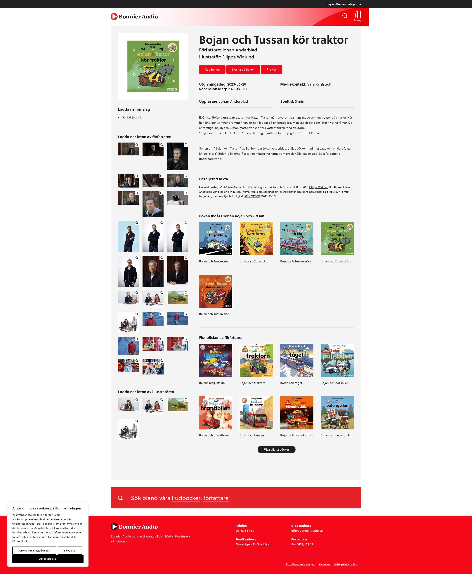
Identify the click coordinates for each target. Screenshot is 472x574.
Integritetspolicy (346, 564)
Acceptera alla (48, 559)
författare (216, 497)
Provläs (272, 69)
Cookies (325, 564)
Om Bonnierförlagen (300, 564)
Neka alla (70, 550)
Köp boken (212, 69)
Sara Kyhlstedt (319, 84)
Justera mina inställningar (34, 550)
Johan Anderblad (239, 49)
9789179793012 (252, 196)
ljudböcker (186, 497)
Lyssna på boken (243, 69)
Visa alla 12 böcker (276, 449)
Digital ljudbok (132, 117)
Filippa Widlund (238, 56)
